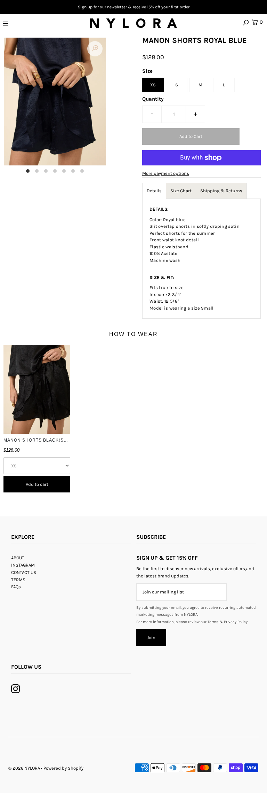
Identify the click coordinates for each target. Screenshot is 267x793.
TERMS (18, 579)
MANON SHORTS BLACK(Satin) (38, 440)
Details (154, 190)
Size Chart (181, 190)
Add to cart (37, 484)
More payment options (165, 173)
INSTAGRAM (23, 565)
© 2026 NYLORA (24, 768)
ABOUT (17, 557)
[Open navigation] (27, 23)
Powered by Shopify (63, 768)
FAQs (16, 586)
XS (153, 84)
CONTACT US (23, 572)
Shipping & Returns (221, 190)
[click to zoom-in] (95, 48)
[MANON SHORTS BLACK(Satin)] (36, 389)
